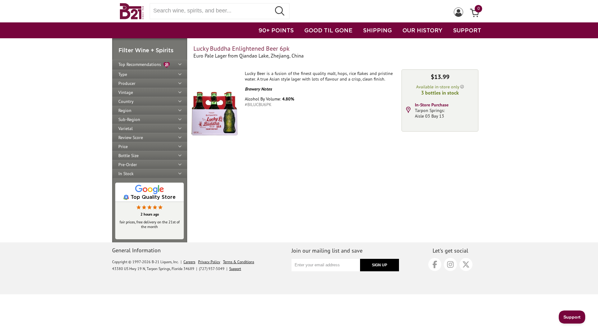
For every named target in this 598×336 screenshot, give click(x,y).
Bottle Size (128, 155)
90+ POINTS (276, 30)
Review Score (130, 137)
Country (126, 101)
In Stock (126, 173)
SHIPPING (377, 30)
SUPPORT (467, 30)
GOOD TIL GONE (328, 30)
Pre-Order (127, 164)
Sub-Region (129, 119)
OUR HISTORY (422, 30)
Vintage (125, 92)
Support (235, 268)
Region (124, 110)
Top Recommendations (141, 64)
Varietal (125, 128)
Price (123, 146)
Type (122, 74)
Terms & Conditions (238, 261)
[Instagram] (450, 264)
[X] (465, 264)
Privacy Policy (209, 261)
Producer (126, 83)
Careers (189, 261)
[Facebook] (434, 264)
